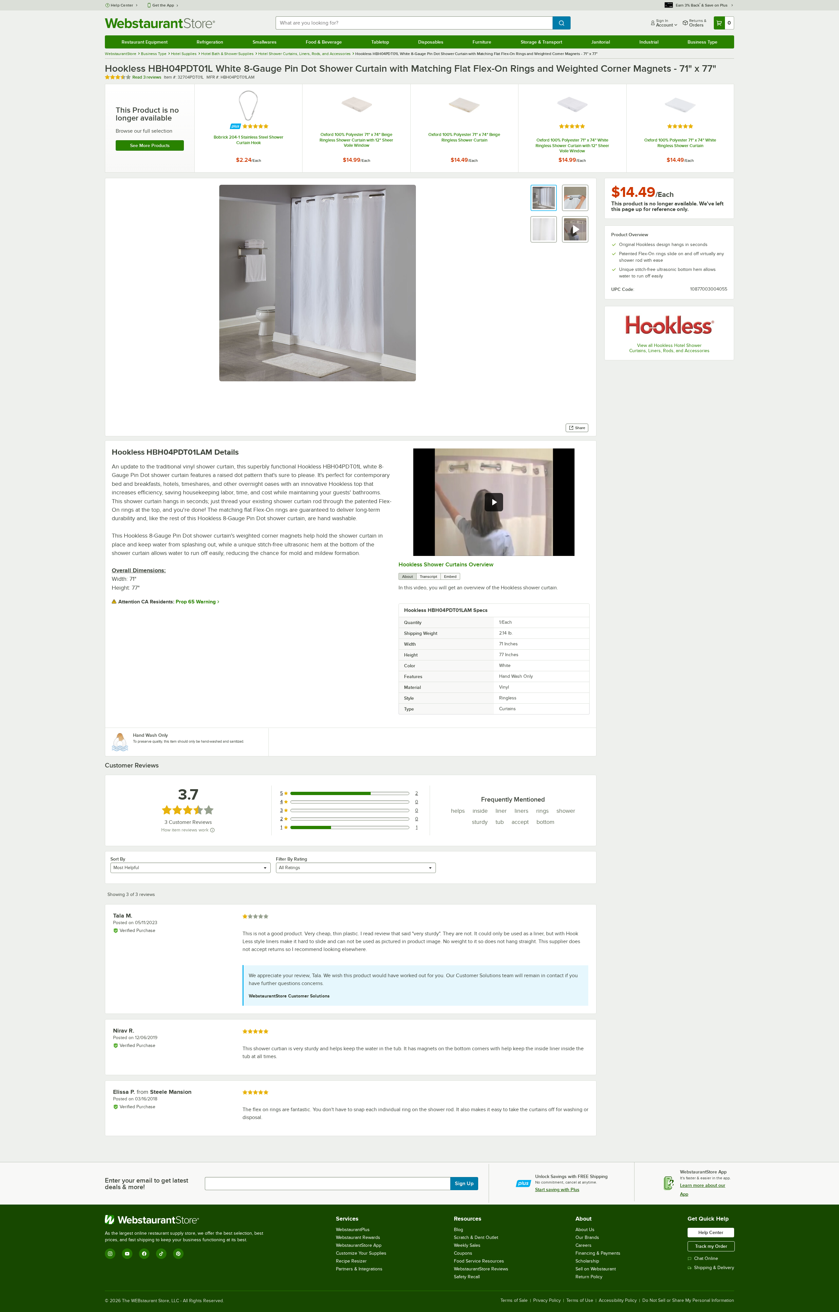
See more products (150, 145)
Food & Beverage (324, 42)
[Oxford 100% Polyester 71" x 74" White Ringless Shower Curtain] (680, 128)
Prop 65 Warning (196, 602)
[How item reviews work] (212, 830)
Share (580, 428)
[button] (544, 198)
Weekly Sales (467, 1245)
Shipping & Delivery (714, 1267)
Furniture (482, 42)
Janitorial (600, 42)
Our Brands (587, 1237)
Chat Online (706, 1258)
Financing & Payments (598, 1253)
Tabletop (380, 42)
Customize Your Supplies (361, 1253)
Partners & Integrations (359, 1268)
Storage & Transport (541, 42)
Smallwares (265, 42)
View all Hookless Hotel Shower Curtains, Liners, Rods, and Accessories (669, 348)
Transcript (428, 576)
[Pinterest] (178, 1253)
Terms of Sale (514, 1300)
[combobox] (414, 22)
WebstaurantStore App (358, 1245)
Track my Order (711, 1246)
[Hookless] (669, 325)
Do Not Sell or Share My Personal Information (688, 1300)
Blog (458, 1229)
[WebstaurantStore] (187, 1219)
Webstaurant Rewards (358, 1237)
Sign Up (464, 1184)
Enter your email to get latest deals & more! (146, 1183)
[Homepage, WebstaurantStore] (160, 23)
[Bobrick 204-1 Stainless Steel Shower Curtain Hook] (248, 128)
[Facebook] (144, 1253)
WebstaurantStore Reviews (481, 1268)
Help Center (122, 5)
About (407, 576)
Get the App (163, 5)
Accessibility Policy (618, 1300)
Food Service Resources (479, 1261)
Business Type (702, 42)
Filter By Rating (291, 859)
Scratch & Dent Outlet (476, 1237)
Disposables (430, 42)
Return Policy (589, 1276)
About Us (585, 1229)
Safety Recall (467, 1276)
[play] (494, 502)
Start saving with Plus (557, 1189)
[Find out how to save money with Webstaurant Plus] (235, 126)
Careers (584, 1245)
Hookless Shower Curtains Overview (446, 564)
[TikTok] (161, 1253)
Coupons (463, 1253)
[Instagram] (110, 1253)
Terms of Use (579, 1300)
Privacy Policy (547, 1300)
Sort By (117, 859)
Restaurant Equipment (144, 42)
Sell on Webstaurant (596, 1268)
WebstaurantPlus (353, 1229)
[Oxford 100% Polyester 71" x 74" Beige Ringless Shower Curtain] (464, 128)
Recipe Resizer (351, 1261)
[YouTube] (127, 1253)
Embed (450, 576)
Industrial (648, 42)
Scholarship (587, 1261)
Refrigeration (210, 42)
